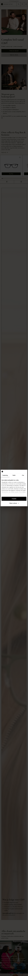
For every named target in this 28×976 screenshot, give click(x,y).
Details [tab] (14, 475)
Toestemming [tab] (5, 475)
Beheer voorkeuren (13, 503)
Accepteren (14, 498)
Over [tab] (23, 475)
